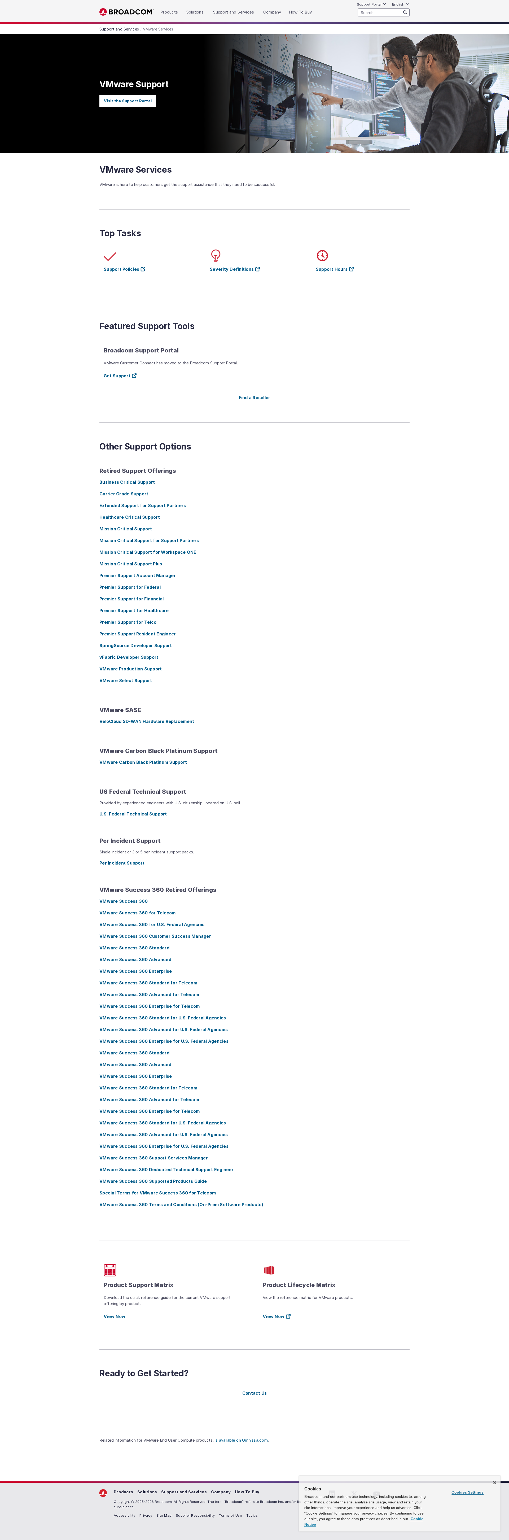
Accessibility (124, 1515)
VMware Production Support (130, 668)
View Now (114, 1316)
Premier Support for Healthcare (134, 610)
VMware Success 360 (123, 901)
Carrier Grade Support (123, 493)
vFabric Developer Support (128, 657)
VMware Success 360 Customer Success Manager (155, 936)
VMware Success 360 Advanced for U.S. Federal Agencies (163, 1029)
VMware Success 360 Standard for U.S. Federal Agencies (162, 1017)
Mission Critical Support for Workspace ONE (147, 552)
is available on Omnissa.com (241, 1440)
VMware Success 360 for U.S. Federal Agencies (151, 924)
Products (123, 1491)
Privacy (145, 1515)
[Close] (494, 1482)
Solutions (147, 1491)
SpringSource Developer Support (135, 645)
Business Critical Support (127, 482)
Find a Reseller (254, 397)
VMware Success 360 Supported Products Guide (153, 1181)
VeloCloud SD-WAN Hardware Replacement (146, 721)
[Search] (405, 12)
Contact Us (254, 1393)
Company (221, 1491)
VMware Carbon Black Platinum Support (143, 762)
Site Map (164, 1515)
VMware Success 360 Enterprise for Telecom (149, 1006)
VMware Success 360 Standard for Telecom (148, 982)
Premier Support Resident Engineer (137, 633)
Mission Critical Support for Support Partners (149, 540)
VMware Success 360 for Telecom (137, 912)
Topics (252, 1515)
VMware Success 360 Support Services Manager (153, 1158)
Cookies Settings (467, 1492)
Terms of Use (230, 1515)
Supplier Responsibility (195, 1515)
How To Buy (247, 1491)
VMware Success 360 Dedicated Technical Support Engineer (166, 1169)
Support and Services (184, 1491)
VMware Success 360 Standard (134, 947)
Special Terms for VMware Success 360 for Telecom (157, 1193)
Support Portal (369, 4)
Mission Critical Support (125, 528)
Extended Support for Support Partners (142, 505)
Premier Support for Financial (131, 598)
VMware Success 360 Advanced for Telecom (149, 994)
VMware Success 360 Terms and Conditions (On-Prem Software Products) (181, 1204)
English (398, 4)
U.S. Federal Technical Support (133, 814)
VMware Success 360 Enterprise (135, 971)
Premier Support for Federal (130, 587)
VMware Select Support (125, 680)
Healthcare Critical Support (129, 517)
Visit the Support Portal (128, 101)
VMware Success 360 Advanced (135, 959)
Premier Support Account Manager (137, 575)
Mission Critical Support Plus (130, 563)
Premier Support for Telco (127, 622)
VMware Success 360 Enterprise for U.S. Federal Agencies (164, 1041)
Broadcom (126, 12)
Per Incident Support (121, 863)
